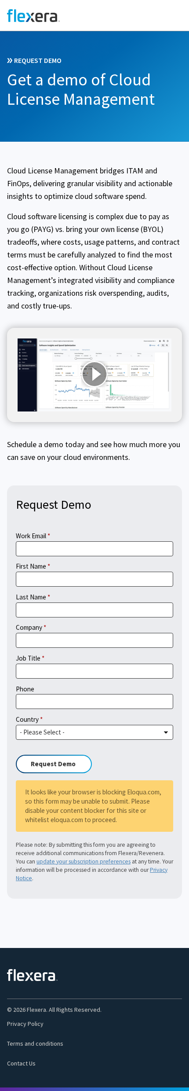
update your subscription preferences (83, 861)
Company (29, 627)
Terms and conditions (35, 1043)
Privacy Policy (25, 1024)
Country (27, 719)
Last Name (31, 597)
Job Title (28, 658)
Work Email (31, 536)
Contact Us (21, 1063)
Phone (25, 689)
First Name (31, 566)
